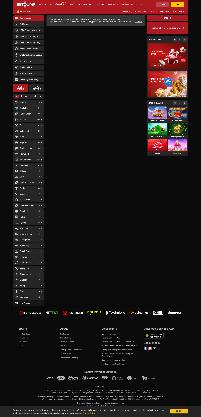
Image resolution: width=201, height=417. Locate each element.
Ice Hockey (25, 200)
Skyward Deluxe (128, 4)
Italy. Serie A (25, 61)
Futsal (22, 217)
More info (157, 65)
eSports (23, 142)
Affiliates (63, 346)
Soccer (23, 102)
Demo (157, 117)
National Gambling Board (108, 393)
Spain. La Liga (26, 67)
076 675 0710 (154, 399)
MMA (22, 137)
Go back (138, 22)
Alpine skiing (25, 274)
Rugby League (26, 148)
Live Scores (25, 303)
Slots (70, 4)
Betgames (113, 4)
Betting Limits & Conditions (71, 350)
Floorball (24, 257)
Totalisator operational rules (113, 364)
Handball (24, 165)
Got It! (179, 411)
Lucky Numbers (83, 4)
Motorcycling (26, 234)
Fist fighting (25, 240)
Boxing (23, 188)
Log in (163, 4)
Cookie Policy (89, 413)
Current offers (65, 338)
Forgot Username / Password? (172, 11)
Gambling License (109, 334)
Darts (22, 194)
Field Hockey (25, 263)
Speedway (24, 245)
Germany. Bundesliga (29, 80)
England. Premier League (31, 55)
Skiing (22, 285)
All (17, 96)
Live (51, 4)
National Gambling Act (111, 338)
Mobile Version (101, 387)
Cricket (23, 125)
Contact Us (64, 334)
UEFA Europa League (29, 36)
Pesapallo (24, 268)
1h (21, 96)
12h (34, 96)
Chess (22, 291)
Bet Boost (24, 24)
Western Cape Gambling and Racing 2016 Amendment (118, 355)
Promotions (25, 11)
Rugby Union (25, 114)
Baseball (24, 211)
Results (138, 11)
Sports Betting (24, 334)
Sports (42, 4)
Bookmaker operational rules (113, 360)
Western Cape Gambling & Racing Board (142, 390)
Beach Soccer (26, 251)
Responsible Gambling (69, 358)
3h (26, 96)
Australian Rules (27, 205)
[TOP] (60, 4)
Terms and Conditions (68, 342)
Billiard (23, 171)
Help (145, 11)
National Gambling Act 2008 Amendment (118, 342)
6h (30, 96)
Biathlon (23, 280)
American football (28, 182)
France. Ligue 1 (27, 73)
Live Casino (99, 4)
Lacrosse (24, 297)
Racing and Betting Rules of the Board (117, 350)
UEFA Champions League (31, 30)
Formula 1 (24, 154)
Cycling (23, 223)
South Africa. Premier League (31, 49)
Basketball (24, 108)
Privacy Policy (65, 354)
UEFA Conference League (31, 42)
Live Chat (153, 11)
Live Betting (23, 338)
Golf (22, 177)
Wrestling (24, 228)
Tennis (23, 119)
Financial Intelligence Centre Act (137, 393)
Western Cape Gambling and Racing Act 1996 (120, 346)
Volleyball (24, 131)
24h (40, 96)
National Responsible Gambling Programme (82, 399)
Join (177, 4)
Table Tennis (25, 160)
